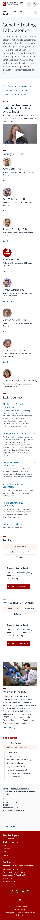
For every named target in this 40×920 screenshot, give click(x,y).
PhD (4, 845)
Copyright (8, 913)
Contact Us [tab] (20, 557)
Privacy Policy (20, 910)
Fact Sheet (6, 849)
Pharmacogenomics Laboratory (18, 773)
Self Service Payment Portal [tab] (20, 552)
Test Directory (12, 753)
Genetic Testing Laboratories (15, 747)
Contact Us (7, 826)
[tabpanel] (20, 576)
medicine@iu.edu (9, 882)
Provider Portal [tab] (28, 609)
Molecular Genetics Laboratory (18, 770)
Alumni (5, 852)
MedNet (5, 855)
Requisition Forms (13, 756)
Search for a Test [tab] (20, 547)
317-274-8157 (7, 878)
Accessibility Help (20, 906)
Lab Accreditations (13, 777)
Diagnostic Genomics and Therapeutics (19, 90)
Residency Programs (10, 842)
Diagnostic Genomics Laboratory (18, 767)
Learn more (8, 727)
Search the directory (17, 587)
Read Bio (6, 181)
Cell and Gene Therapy (12, 743)
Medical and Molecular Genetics (19, 86)
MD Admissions (8, 839)
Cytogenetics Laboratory (16, 763)
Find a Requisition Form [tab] (20, 614)
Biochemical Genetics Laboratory (19, 760)
